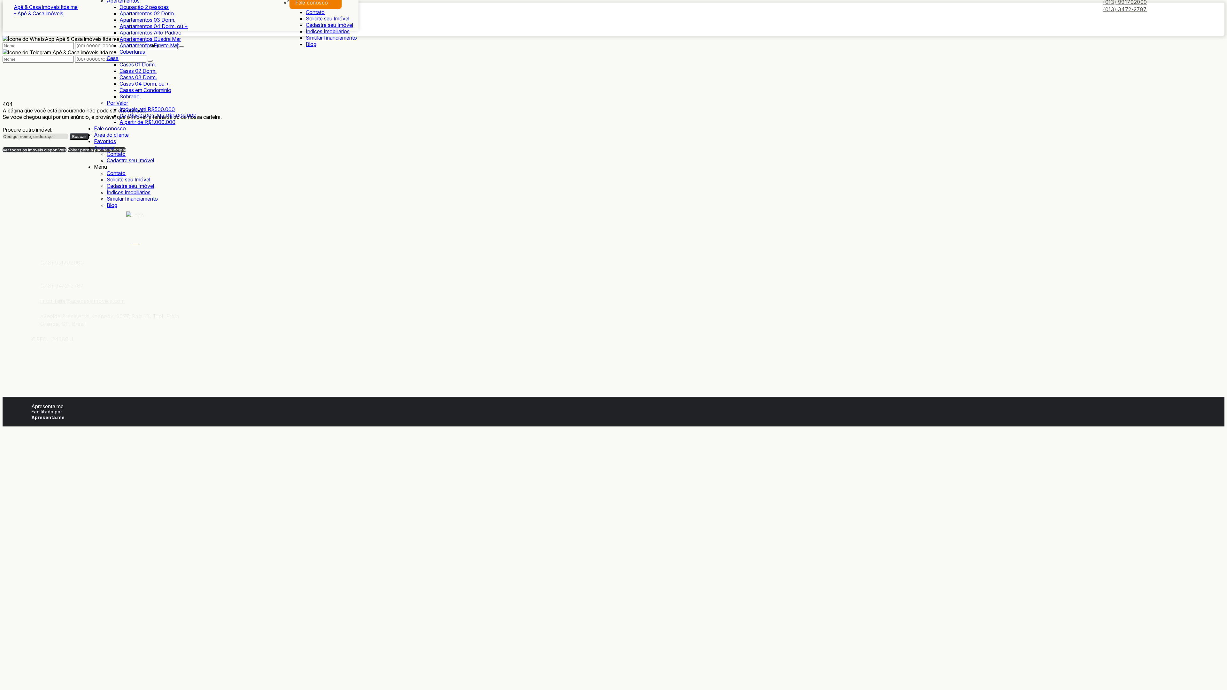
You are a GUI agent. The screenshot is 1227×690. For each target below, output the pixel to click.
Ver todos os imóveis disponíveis (34, 149)
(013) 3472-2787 (1125, 9)
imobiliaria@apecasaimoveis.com (82, 301)
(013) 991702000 (62, 262)
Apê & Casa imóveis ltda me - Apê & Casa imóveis (46, 10)
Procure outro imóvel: (27, 129)
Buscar (79, 136)
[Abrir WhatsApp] (1211, 674)
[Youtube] (135, 242)
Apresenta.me (47, 406)
